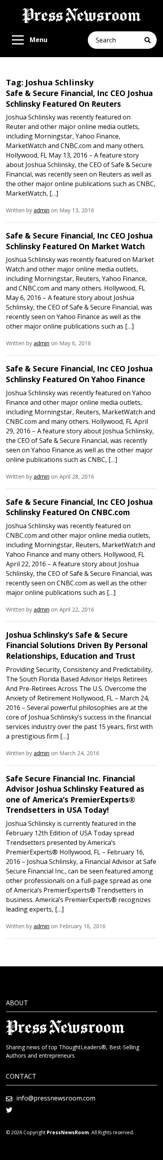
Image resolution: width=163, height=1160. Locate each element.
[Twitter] (9, 1110)
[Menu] (18, 40)
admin (41, 210)
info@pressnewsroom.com (55, 1098)
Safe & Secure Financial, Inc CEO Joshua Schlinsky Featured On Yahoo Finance (79, 374)
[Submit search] (150, 40)
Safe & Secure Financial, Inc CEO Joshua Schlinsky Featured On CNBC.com (79, 507)
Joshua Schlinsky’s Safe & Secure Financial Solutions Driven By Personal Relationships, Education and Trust (77, 645)
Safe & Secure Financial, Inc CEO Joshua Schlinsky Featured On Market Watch (79, 241)
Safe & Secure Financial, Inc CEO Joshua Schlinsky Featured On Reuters (79, 98)
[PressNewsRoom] (81, 15)
